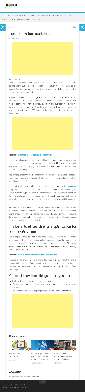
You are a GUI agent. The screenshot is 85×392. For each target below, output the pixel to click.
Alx (28, 387)
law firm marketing (68, 186)
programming (57, 16)
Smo (70, 16)
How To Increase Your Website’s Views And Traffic (38, 255)
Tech (13, 19)
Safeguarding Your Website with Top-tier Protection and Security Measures (41, 356)
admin (13, 39)
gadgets (32, 16)
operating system (43, 16)
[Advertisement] (42, 58)
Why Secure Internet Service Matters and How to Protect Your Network (63, 356)
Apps (10, 16)
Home (4, 16)
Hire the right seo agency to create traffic (35, 155)
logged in (21, 377)
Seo (65, 16)
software (5, 19)
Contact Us (36, 19)
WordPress (15, 387)
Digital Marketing (20, 16)
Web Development (23, 19)
